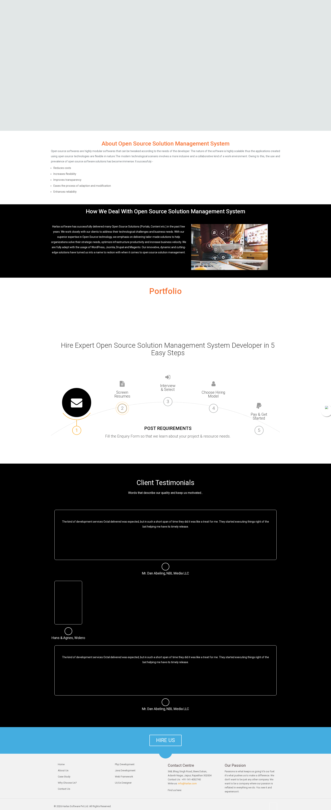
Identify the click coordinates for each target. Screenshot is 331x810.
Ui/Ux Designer (123, 782)
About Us (63, 770)
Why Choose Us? (67, 782)
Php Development (124, 764)
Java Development (125, 770)
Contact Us (64, 788)
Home (61, 764)
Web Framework (124, 776)
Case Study (64, 776)
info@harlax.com (187, 783)
